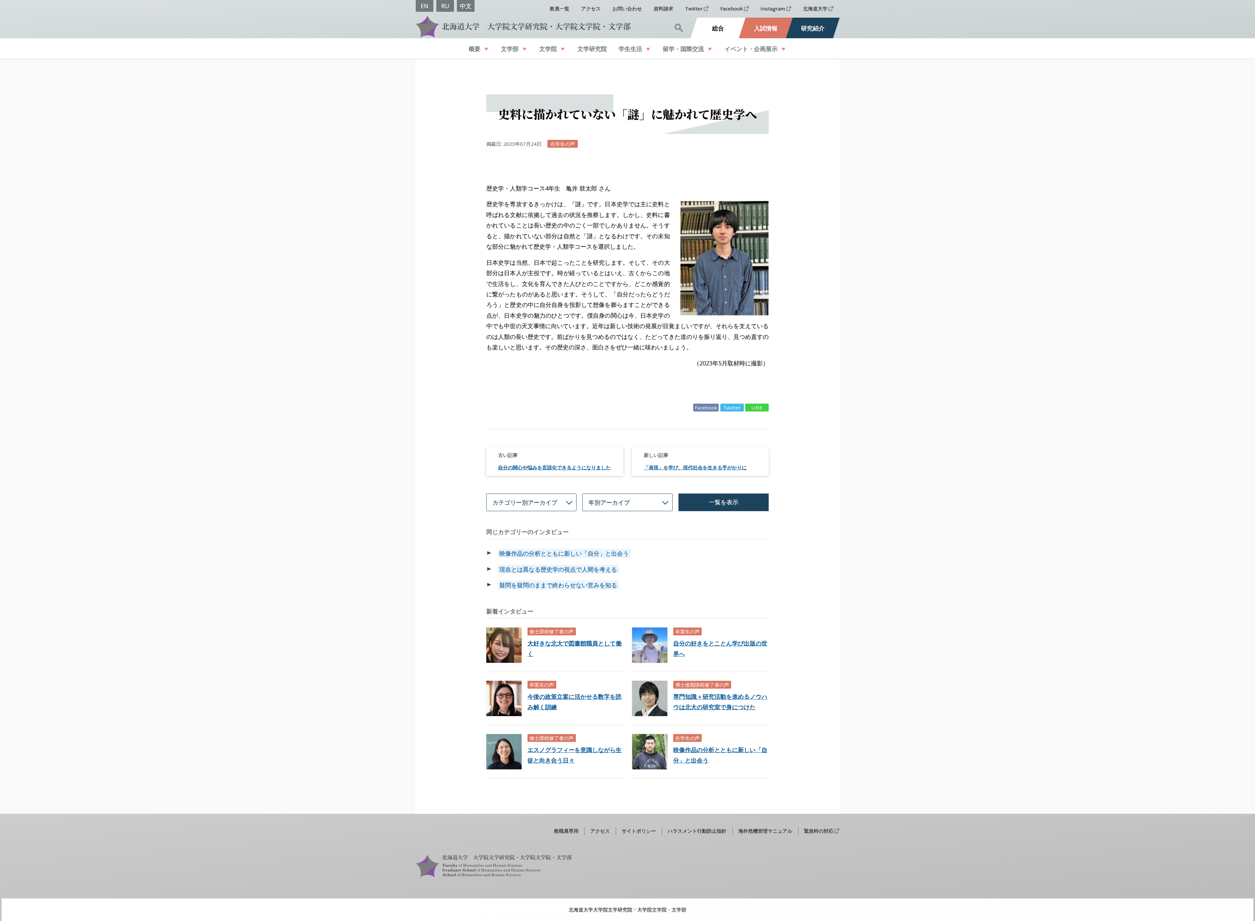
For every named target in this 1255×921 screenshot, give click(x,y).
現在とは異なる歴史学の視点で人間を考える (558, 569)
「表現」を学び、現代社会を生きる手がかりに (695, 467)
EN (424, 6)
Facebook (731, 8)
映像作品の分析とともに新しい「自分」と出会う (564, 553)
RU (445, 6)
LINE (756, 407)
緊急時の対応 (818, 831)
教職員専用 (566, 831)
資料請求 (663, 8)
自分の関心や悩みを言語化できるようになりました (554, 467)
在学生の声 (562, 144)
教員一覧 (559, 8)
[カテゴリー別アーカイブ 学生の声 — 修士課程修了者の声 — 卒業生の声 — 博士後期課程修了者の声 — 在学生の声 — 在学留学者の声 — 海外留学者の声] (531, 502)
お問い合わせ (627, 8)
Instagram (773, 8)
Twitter (694, 8)
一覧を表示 (723, 502)
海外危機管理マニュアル (765, 831)
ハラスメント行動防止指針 (697, 831)
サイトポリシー (639, 831)
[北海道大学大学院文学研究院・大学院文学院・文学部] (521, 26)
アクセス (591, 8)
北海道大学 (815, 8)
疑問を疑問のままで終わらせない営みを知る (558, 585)
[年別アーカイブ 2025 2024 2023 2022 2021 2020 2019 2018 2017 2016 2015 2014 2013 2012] (627, 502)
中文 (466, 6)
